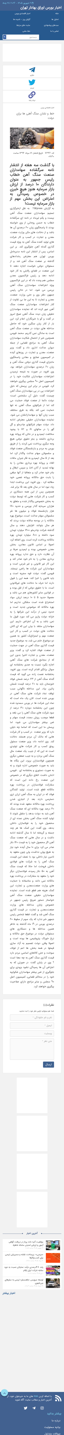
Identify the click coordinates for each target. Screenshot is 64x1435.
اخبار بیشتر (9, 1293)
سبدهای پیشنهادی (51, 25)
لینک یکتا (32, 100)
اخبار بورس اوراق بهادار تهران (40, 7)
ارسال (48, 1064)
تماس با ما (54, 31)
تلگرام (32, 75)
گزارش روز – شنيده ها (21, 19)
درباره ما (56, 1420)
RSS (36, 1396)
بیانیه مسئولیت (52, 1427)
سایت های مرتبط (23, 25)
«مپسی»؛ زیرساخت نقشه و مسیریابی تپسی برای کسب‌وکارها (24, 1256)
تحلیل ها (55, 19)
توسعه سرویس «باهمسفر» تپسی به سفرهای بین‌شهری (24, 1281)
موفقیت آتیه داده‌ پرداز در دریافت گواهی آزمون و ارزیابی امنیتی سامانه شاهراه (26, 1243)
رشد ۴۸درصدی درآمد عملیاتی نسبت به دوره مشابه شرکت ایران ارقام (23, 1268)
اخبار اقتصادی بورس (22, 13)
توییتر (32, 88)
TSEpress (36, 208)
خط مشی (26, 31)
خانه (57, 13)
